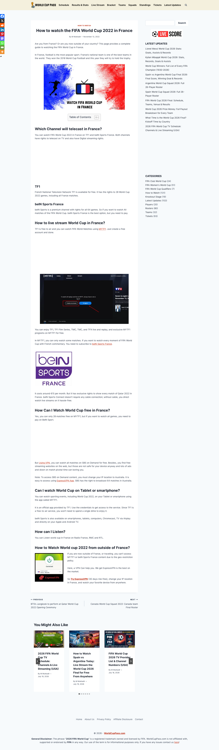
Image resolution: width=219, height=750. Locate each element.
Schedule (64, 5)
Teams (122, 5)
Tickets (157, 5)
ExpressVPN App (65, 480)
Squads (132, 5)
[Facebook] (2, 16)
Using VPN (44, 463)
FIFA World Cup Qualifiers (158, 189)
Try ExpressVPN (79, 579)
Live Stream (97, 5)
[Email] (2, 47)
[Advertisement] (84, 162)
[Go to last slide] (38, 661)
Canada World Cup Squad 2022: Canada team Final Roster (114, 604)
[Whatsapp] (2, 43)
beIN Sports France (102, 344)
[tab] (79, 694)
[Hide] (1, 56)
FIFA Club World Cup (155, 181)
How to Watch (84, 26)
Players (149, 204)
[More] (2, 52)
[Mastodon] (2, 38)
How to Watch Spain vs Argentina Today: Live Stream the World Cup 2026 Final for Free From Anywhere (83, 665)
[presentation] (49, 638)
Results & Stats (80, 5)
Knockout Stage (153, 196)
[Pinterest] (2, 34)
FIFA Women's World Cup (158, 185)
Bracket (111, 5)
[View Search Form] (186, 5)
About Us (89, 719)
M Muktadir (76, 37)
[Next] (131, 661)
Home (79, 719)
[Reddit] (2, 25)
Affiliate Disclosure (122, 719)
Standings (145, 5)
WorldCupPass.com (114, 733)
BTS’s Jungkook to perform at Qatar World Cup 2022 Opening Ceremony (54, 604)
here (176, 742)
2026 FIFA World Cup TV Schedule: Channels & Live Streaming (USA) (48, 661)
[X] (2, 21)
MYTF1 (102, 229)
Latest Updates (172, 5)
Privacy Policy (104, 719)
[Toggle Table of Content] (95, 117)
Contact (139, 719)
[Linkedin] (2, 29)
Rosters (149, 208)
